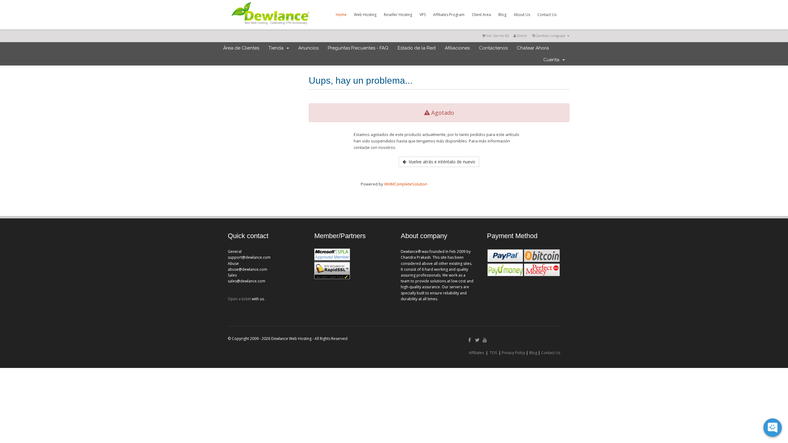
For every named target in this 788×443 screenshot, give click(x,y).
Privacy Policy (513, 352)
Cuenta (552, 59)
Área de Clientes (241, 48)
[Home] (270, 26)
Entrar (521, 35)
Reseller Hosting (398, 14)
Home (341, 14)
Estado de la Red (417, 48)
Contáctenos (493, 48)
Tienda (277, 48)
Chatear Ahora (533, 48)
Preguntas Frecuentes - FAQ (358, 48)
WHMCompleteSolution (405, 184)
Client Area (481, 14)
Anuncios (308, 48)
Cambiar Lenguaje (550, 35)
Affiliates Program (448, 14)
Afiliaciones (457, 48)
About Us (522, 14)
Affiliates (476, 352)
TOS (493, 352)
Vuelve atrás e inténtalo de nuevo (440, 162)
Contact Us (547, 14)
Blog (502, 14)
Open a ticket (239, 298)
